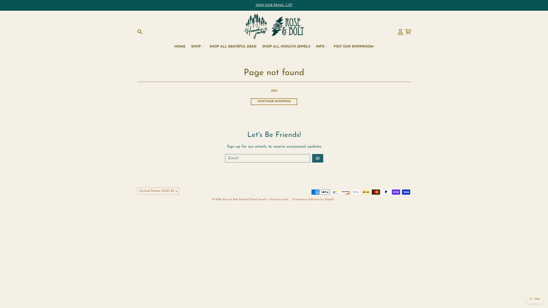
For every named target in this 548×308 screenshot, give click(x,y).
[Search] (140, 32)
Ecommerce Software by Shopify (313, 199)
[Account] (400, 32)
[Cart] (408, 32)
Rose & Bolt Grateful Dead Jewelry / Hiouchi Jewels (255, 199)
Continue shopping (274, 101)
